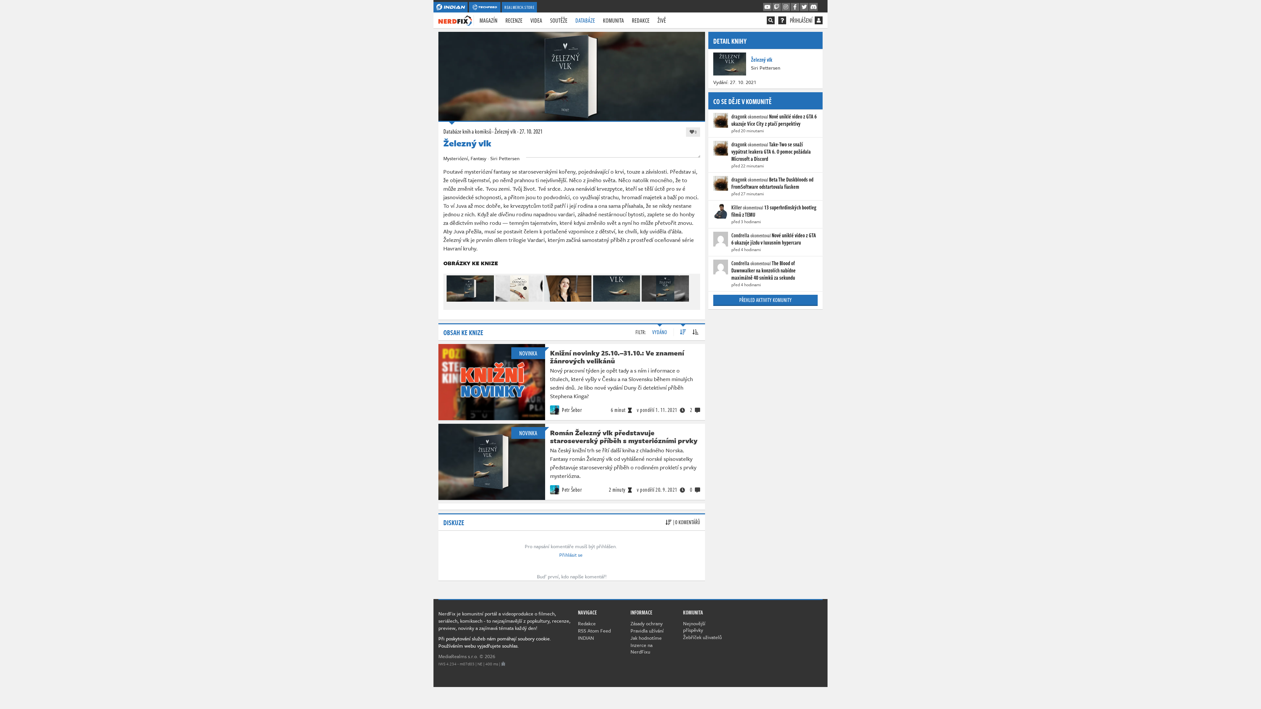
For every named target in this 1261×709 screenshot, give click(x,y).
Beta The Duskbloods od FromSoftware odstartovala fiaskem (772, 183)
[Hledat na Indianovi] (771, 20)
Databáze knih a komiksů (467, 131)
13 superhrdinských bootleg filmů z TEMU (773, 211)
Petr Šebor (571, 410)
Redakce (641, 20)
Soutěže (558, 20)
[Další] (692, 287)
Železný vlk (505, 131)
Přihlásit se (571, 554)
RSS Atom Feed (594, 630)
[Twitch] (776, 7)
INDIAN (586, 637)
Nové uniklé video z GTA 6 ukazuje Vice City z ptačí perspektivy (774, 120)
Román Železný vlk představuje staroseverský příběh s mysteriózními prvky (623, 436)
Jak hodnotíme (646, 637)
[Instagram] (786, 7)
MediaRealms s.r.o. (458, 656)
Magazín (488, 20)
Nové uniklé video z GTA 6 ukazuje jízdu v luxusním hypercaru (773, 239)
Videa (536, 20)
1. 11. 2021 (657, 410)
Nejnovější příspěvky (694, 626)
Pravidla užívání (647, 630)
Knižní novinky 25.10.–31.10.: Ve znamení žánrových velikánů (617, 357)
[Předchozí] (451, 287)
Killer (736, 207)
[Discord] (813, 7)
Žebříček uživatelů (702, 637)
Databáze (585, 20)
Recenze (513, 20)
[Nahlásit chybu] (503, 664)
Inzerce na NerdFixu (641, 648)
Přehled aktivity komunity (765, 300)
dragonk (739, 116)
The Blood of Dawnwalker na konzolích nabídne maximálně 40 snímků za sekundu (763, 270)
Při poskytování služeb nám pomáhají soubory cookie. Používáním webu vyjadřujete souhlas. (494, 642)
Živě (661, 20)
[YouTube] (767, 7)
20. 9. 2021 (657, 490)
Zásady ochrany (646, 623)
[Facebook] (795, 7)
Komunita (613, 20)
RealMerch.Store (519, 7)
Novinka (528, 353)
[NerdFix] (455, 20)
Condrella (740, 235)
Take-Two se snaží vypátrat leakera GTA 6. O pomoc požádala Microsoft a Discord (771, 151)
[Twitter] (804, 7)
